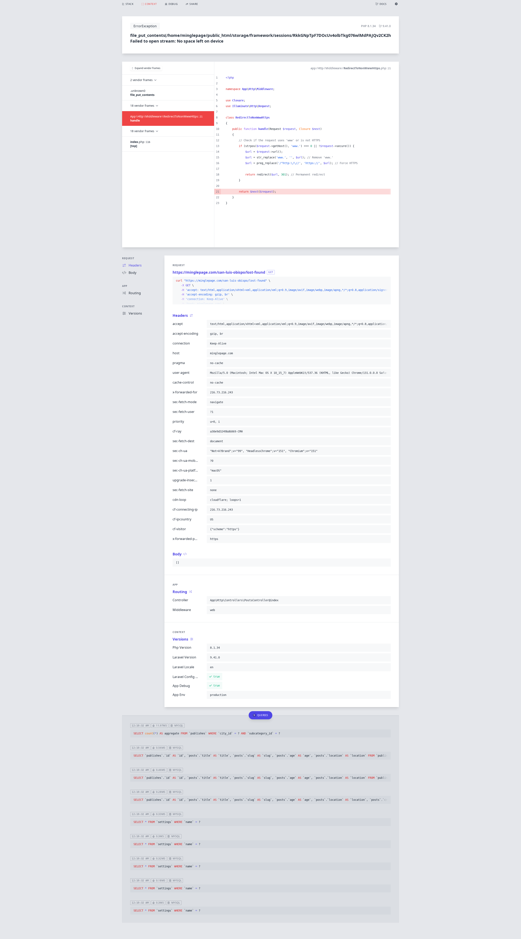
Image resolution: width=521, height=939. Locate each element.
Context (128, 306)
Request (128, 258)
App (124, 286)
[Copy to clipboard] (385, 280)
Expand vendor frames (147, 68)
